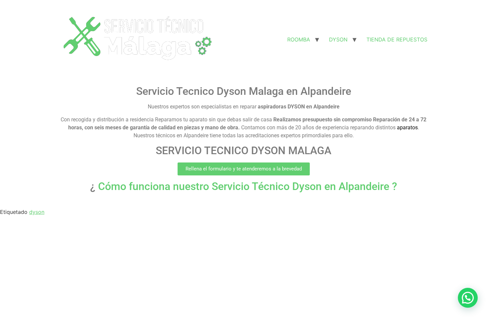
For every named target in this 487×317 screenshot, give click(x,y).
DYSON (338, 39)
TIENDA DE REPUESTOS (396, 39)
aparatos (407, 127)
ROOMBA (298, 39)
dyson (36, 212)
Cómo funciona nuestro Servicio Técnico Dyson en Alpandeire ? (246, 186)
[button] (244, 168)
